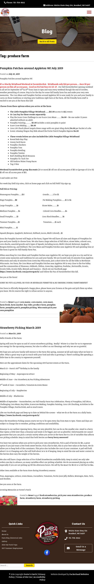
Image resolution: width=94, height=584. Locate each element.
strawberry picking (51, 498)
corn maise (25, 302)
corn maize (36, 302)
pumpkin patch (13, 307)
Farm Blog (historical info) (12, 538)
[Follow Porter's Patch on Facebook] (47, 555)
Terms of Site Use (24, 577)
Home (4, 531)
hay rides (28, 304)
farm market (17, 304)
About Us (5, 534)
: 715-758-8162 (15, 2)
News (10, 302)
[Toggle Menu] (89, 12)
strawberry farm (33, 498)
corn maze (48, 302)
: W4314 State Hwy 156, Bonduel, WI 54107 (68, 5)
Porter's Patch (30, 574)
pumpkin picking (29, 307)
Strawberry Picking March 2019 (20, 327)
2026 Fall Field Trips (9, 545)
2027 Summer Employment (12, 548)
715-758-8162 (74, 538)
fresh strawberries (48, 495)
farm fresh (5, 304)
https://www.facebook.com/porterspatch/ (20, 271)
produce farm (39, 304)
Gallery (4, 541)
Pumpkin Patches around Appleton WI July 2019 (31, 68)
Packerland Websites (79, 574)
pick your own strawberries (70, 495)
